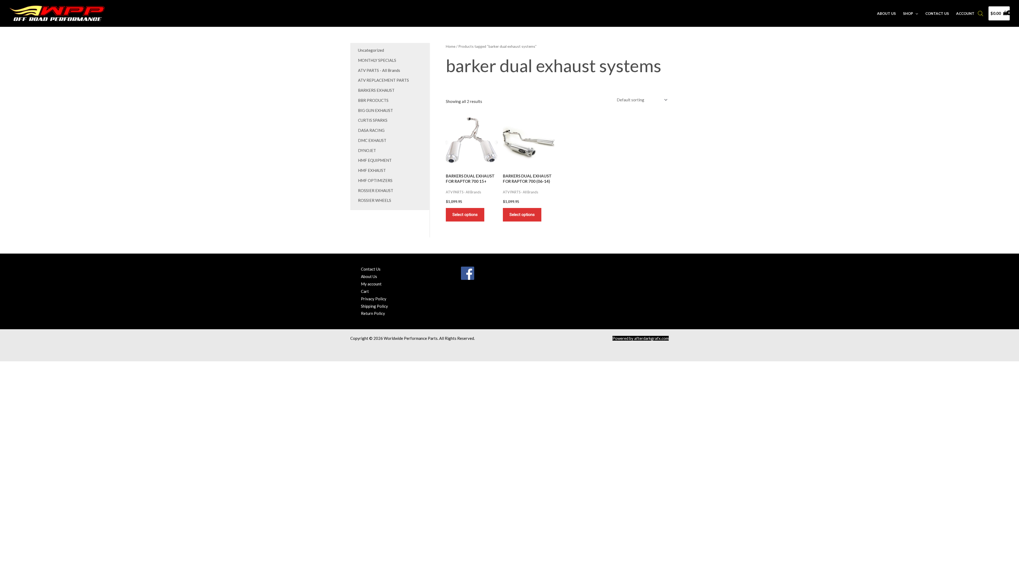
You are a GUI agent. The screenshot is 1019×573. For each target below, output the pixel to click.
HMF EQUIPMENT (375, 160)
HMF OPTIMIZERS (375, 180)
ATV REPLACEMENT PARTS (383, 80)
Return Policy (373, 313)
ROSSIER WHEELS (374, 200)
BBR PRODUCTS (373, 100)
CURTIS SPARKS (372, 120)
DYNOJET (367, 150)
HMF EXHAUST (372, 170)
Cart (365, 291)
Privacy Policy (373, 298)
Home (450, 46)
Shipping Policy (374, 306)
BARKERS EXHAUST (376, 90)
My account (371, 283)
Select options (465, 214)
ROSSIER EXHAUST (375, 190)
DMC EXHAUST (372, 140)
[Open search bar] (980, 13)
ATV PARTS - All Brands (379, 70)
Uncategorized (371, 50)
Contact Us (937, 13)
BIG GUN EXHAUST (375, 110)
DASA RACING (371, 130)
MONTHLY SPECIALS (377, 60)
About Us (886, 13)
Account (965, 13)
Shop (908, 13)
